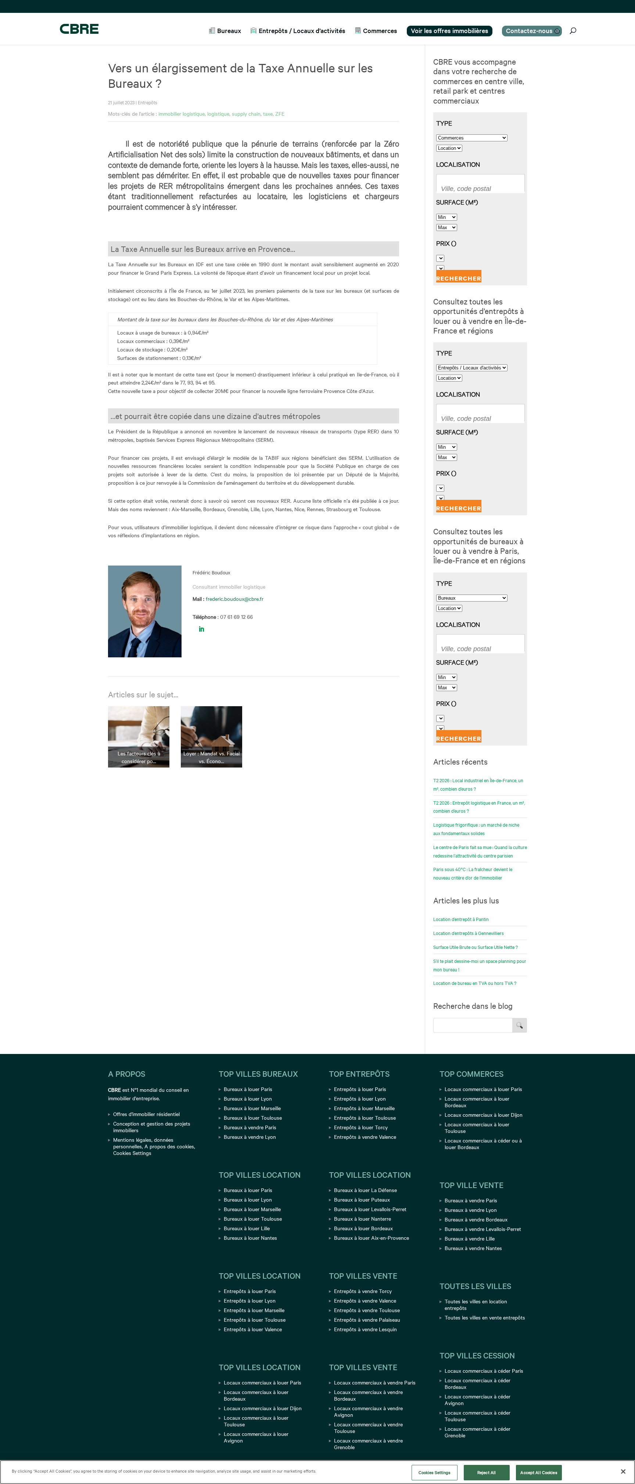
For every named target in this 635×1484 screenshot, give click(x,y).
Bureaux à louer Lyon (248, 1098)
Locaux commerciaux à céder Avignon (477, 1400)
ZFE (279, 113)
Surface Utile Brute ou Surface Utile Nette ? (475, 946)
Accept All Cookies (538, 1472)
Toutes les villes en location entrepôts (476, 1304)
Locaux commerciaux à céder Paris (484, 1370)
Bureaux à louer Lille (247, 1228)
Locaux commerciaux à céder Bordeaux (477, 1383)
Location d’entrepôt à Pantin (461, 919)
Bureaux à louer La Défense (365, 1190)
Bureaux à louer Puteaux (362, 1199)
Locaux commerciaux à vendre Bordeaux (368, 1395)
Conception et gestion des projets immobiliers (151, 1127)
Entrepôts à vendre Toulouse (367, 1310)
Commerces (380, 30)
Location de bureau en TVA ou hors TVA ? (474, 982)
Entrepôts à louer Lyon (250, 1300)
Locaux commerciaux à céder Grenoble (477, 1432)
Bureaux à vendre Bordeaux (476, 1219)
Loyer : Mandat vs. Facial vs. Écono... (211, 757)
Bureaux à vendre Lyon (250, 1136)
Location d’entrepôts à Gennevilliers (468, 932)
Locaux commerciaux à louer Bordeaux (256, 1395)
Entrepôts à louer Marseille (254, 1310)
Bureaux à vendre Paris (250, 1127)
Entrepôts (147, 102)
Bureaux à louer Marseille (252, 1108)
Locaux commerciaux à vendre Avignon (368, 1411)
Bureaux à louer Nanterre (362, 1218)
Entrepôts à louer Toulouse (255, 1319)
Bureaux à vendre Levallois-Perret (483, 1228)
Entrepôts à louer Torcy (361, 1127)
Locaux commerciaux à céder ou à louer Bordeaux (483, 1144)
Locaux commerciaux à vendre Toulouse (368, 1427)
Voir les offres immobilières (449, 30)
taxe (268, 113)
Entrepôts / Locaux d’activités (302, 30)
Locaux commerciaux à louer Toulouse (256, 1421)
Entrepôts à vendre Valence (365, 1136)
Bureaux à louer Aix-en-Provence (371, 1237)
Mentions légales (132, 1139)
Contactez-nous (529, 30)
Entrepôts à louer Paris (250, 1291)
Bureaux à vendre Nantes (473, 1248)
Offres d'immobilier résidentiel (146, 1113)
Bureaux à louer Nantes (250, 1237)
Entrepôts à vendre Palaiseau (367, 1319)
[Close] (623, 1471)
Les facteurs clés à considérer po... (139, 757)
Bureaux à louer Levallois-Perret (370, 1209)
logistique (218, 113)
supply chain (246, 113)
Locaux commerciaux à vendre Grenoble (368, 1444)
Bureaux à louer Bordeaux (363, 1228)
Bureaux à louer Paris (248, 1089)
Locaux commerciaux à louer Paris (262, 1382)
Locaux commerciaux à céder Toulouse (477, 1416)
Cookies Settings (132, 1152)
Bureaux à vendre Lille (470, 1238)
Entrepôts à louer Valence (253, 1329)
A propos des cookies (169, 1146)
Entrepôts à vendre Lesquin (365, 1329)
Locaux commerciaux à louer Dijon (263, 1408)
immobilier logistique (181, 113)
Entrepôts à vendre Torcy (363, 1291)
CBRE (114, 1089)
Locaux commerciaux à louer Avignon (256, 1437)
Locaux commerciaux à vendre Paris (375, 1382)
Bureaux (229, 30)
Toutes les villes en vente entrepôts (485, 1317)
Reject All (486, 1472)
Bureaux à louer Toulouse (253, 1117)
